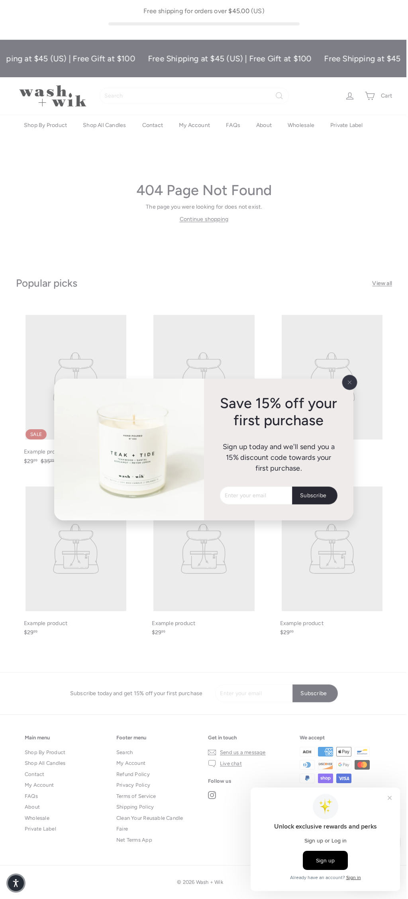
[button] (16, 883)
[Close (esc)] (349, 382)
